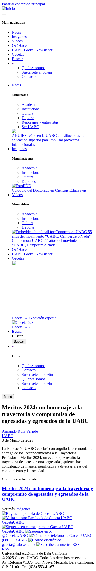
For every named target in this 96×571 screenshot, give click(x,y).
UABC (7, 436)
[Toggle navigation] (4, 14)
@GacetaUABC (15, 536)
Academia (29, 104)
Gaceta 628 (21, 327)
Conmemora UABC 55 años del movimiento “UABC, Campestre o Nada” (46, 243)
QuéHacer (20, 45)
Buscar (17, 59)
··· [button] (14, 63)
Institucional (31, 109)
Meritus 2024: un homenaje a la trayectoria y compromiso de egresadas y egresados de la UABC (47, 494)
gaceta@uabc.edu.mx (18, 544)
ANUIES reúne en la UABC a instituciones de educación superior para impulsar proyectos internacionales (48, 140)
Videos (17, 41)
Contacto (29, 76)
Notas (16, 32)
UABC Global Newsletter (32, 50)
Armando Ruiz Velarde (20, 431)
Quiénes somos (33, 68)
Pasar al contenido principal (23, 4)
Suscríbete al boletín (37, 374)
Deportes (29, 181)
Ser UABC (30, 127)
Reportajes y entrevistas (40, 122)
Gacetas (18, 54)
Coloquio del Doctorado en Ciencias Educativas (49, 190)
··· (14, 346)
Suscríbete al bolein (37, 72)
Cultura (27, 113)
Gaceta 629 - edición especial (34, 318)
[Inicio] (8, 8)
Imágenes (19, 37)
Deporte (28, 118)
